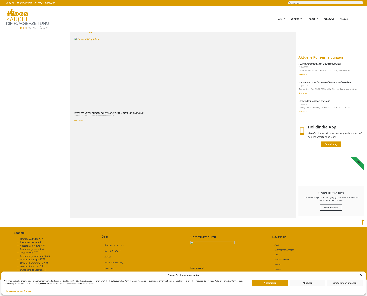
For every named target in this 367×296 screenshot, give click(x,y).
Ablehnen (308, 283)
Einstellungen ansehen (345, 283)
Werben (278, 264)
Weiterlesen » (79, 120)
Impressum (28, 291)
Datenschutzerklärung (14, 291)
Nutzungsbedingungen (284, 249)
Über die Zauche (111, 251)
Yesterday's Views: (30, 246)
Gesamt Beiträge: (29, 259)
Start (277, 245)
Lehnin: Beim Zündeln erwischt (314, 101)
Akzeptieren (270, 283)
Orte (280, 18)
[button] (361, 275)
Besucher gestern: (30, 249)
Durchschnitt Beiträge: (32, 270)
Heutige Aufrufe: (29, 239)
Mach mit (329, 18)
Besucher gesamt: (30, 256)
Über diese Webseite (113, 245)
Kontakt (108, 256)
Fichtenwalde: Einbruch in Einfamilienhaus (319, 63)
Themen (295, 18)
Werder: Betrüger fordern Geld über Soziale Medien (324, 82)
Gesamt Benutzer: (30, 266)
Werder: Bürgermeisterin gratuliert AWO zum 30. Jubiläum (109, 113)
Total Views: (27, 252)
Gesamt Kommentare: (32, 263)
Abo (276, 254)
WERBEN (343, 18)
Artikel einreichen (282, 259)
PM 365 (311, 18)
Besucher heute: (29, 242)
